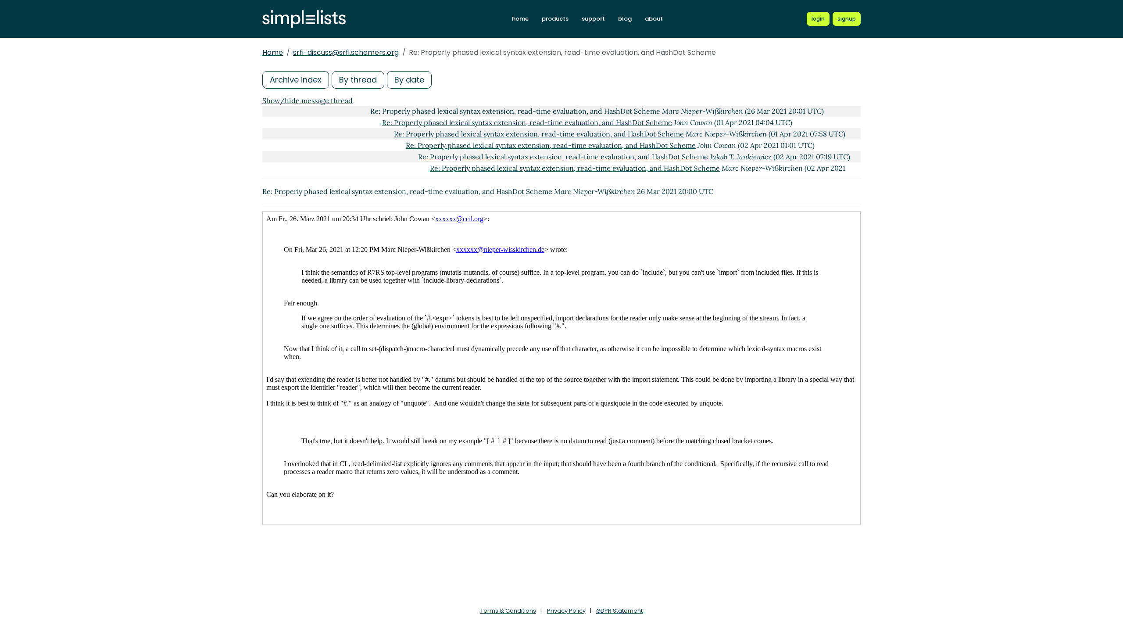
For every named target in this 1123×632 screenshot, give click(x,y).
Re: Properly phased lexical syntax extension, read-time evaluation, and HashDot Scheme (527, 122)
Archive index (296, 79)
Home (272, 52)
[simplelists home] (304, 19)
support (593, 18)
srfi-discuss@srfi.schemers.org (346, 52)
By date (409, 79)
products (555, 18)
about (654, 18)
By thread (358, 79)
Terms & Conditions (508, 611)
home (520, 18)
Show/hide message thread (307, 100)
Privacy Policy (566, 611)
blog (625, 18)
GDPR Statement (619, 611)
